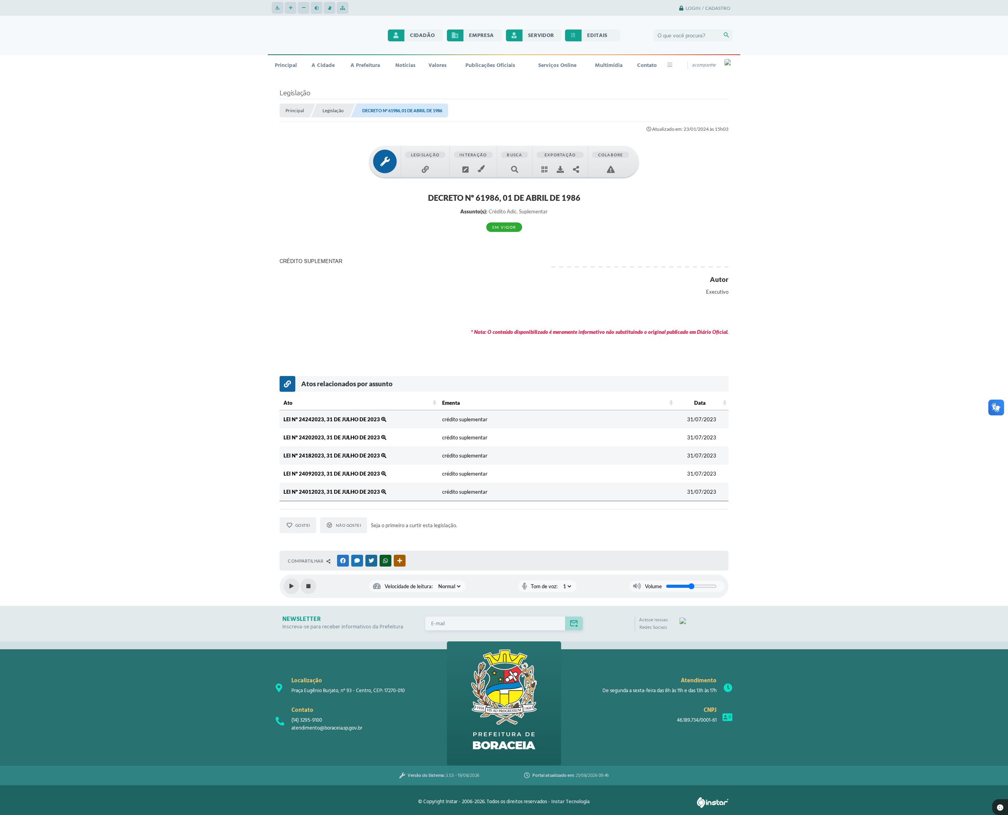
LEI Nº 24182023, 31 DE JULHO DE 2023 (332, 455)
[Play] (291, 586)
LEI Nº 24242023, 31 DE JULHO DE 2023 (332, 419)
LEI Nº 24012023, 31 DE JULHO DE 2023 (332, 492)
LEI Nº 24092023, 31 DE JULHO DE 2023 (332, 473)
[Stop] (308, 586)
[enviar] (574, 623)
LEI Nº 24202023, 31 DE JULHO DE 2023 (332, 437)
